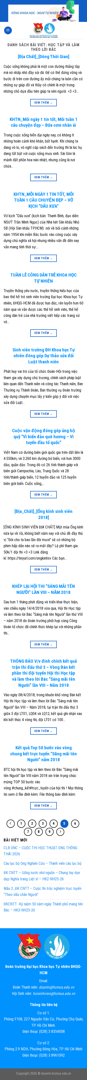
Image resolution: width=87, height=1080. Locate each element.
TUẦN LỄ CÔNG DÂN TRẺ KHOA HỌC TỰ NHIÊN (43, 278)
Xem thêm (43, 102)
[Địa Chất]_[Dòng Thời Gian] (43, 56)
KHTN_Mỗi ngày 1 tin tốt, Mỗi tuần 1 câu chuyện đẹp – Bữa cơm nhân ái (44, 122)
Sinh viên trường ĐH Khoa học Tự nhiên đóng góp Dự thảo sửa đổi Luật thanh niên (44, 356)
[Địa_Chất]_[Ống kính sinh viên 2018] (43, 514)
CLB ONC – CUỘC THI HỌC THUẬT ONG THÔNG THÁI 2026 (40, 851)
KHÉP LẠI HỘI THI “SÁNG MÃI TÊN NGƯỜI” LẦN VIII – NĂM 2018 (43, 589)
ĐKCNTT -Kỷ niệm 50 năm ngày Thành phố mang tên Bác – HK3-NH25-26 (43, 907)
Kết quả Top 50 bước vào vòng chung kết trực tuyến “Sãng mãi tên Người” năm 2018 (43, 753)
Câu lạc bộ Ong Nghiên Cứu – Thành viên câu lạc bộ (42, 863)
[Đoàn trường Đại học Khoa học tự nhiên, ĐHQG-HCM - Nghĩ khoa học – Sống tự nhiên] (43, 30)
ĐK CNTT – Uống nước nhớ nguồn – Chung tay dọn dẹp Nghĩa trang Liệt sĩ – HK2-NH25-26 (42, 876)
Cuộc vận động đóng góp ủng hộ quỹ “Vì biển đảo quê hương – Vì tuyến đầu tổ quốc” (43, 436)
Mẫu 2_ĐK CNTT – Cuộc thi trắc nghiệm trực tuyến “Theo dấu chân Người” (42, 891)
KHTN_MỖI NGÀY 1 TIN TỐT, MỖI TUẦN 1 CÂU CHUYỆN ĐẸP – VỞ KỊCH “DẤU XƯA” (44, 200)
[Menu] (8, 31)
